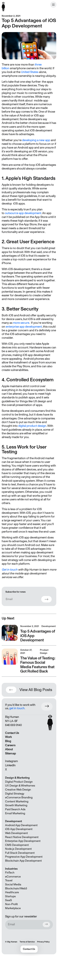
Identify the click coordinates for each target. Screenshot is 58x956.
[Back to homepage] (3, 5)
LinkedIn (10, 765)
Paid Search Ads (15, 809)
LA (11, 721)
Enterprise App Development (23, 841)
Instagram (11, 761)
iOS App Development (18, 829)
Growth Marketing (16, 805)
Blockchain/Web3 (16, 888)
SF (16, 721)
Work (8, 737)
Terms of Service (27, 941)
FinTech (9, 872)
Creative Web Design (18, 789)
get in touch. (17, 708)
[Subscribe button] (46, 924)
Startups (10, 896)
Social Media (13, 884)
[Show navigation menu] (53, 4)
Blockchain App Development (23, 861)
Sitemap (10, 753)
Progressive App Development (24, 857)
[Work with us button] (47, 706)
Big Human (12, 941)
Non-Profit (11, 904)
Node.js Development (18, 849)
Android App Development (21, 825)
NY (7, 721)
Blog (8, 741)
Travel (8, 880)
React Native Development (22, 837)
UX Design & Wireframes (20, 785)
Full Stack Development (20, 853)
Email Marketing (15, 813)
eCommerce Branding (18, 797)
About (9, 749)
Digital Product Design (19, 782)
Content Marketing (16, 801)
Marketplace (13, 908)
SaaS (8, 900)
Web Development (16, 833)
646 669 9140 (13, 725)
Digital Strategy (14, 793)
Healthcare (12, 892)
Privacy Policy (43, 941)
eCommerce (13, 876)
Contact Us (12, 733)
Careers (10, 745)
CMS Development (17, 845)
